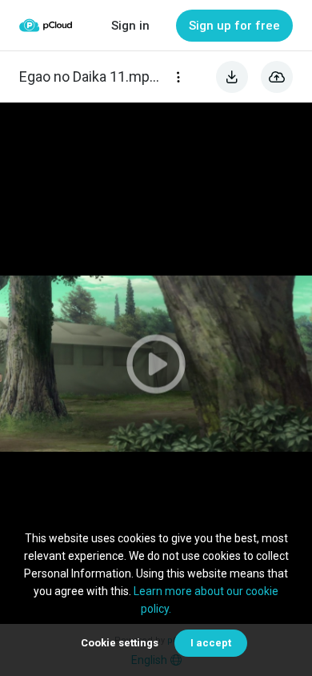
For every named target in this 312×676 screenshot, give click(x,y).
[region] (156, 363)
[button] (156, 363)
